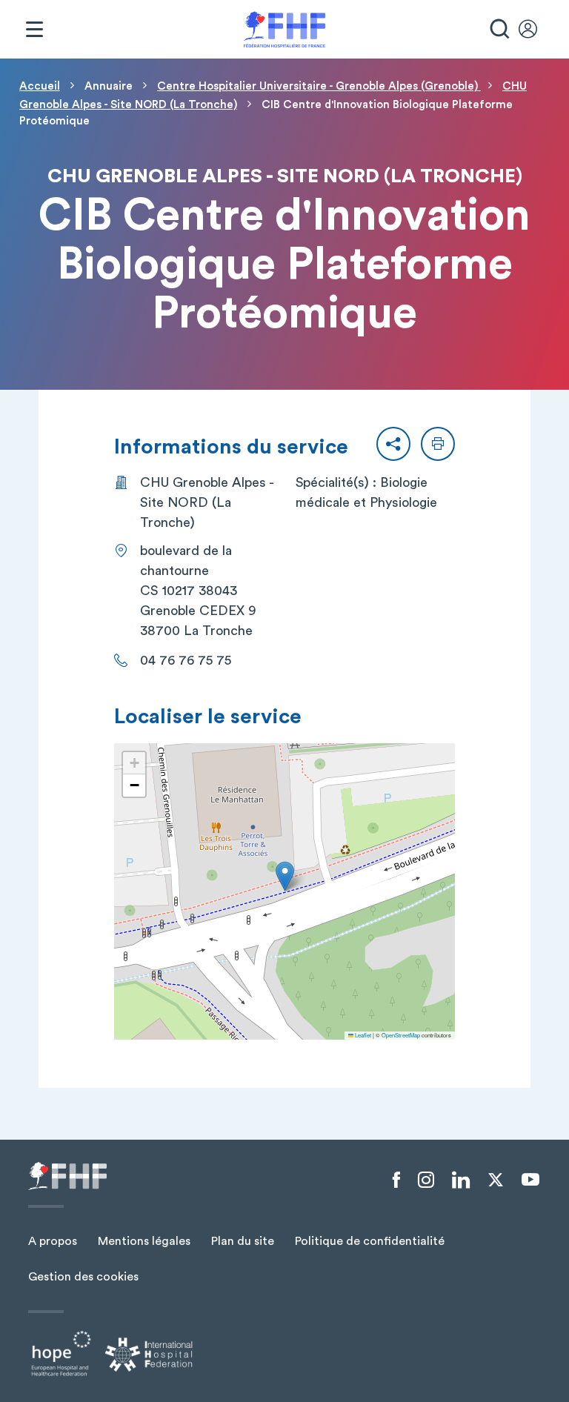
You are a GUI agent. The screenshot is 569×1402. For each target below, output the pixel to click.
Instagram (426, 1180)
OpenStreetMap (401, 1035)
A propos (52, 1241)
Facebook (396, 1180)
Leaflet (362, 1035)
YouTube (530, 1179)
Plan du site (242, 1241)
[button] (393, 444)
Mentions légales (144, 1241)
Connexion (535, 29)
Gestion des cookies (83, 1277)
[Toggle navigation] (34, 29)
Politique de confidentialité (370, 1241)
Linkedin (460, 1180)
